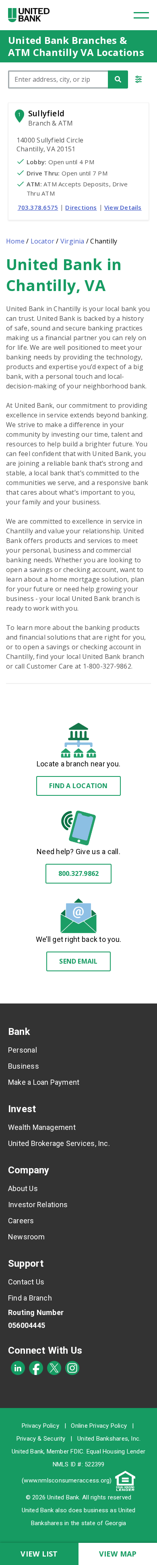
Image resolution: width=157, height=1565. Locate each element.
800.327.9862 (78, 873)
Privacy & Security (41, 1438)
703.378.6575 (38, 207)
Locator (43, 241)
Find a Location (78, 785)
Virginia (72, 241)
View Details (123, 207)
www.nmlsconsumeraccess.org (66, 1480)
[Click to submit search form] (118, 79)
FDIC (76, 1451)
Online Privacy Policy (99, 1425)
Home (15, 241)
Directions (81, 207)
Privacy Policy (40, 1425)
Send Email (78, 961)
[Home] (29, 15)
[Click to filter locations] (138, 80)
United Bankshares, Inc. (108, 1438)
